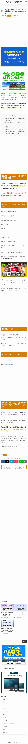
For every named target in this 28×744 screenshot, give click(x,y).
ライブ (4, 714)
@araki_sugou (8, 360)
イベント (5, 702)
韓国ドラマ (5, 732)
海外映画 (5, 726)
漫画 (4, 729)
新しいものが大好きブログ (14, 2)
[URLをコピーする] (25, 461)
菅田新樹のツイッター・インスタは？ (14, 129)
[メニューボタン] (2, 2)
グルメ (4, 708)
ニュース (5, 711)
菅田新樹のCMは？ (9, 127)
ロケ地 (4, 717)
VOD (4, 699)
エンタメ (8, 15)
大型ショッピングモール (8, 723)
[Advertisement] (14, 31)
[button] (3, 461)
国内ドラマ (5, 720)
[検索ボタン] (26, 2)
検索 (24, 641)
